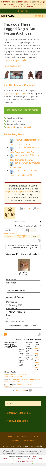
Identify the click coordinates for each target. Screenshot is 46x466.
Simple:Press (20, 390)
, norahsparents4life (18, 375)
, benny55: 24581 (14, 381)
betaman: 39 (18, 379)
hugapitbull (37, 358)
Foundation (16, 440)
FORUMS (27, 4)
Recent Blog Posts (14, 134)
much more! (25, 127)
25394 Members (24, 1)
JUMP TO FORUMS (13, 66)
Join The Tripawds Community (20, 85)
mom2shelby (37, 363)
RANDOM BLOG (27, 6)
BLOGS (19, 4)
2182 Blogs (40, 1)
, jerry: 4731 (29, 384)
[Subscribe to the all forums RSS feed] (6, 335)
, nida (20, 376)
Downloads (26, 436)
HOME (4, 4)
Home (9, 236)
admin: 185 (21, 384)
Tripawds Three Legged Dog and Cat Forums (21, 236)
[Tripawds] (8, 15)
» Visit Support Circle (16, 420)
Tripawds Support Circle (15, 60)
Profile (35, 236)
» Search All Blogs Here (18, 413)
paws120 (37, 368)
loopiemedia (8, 374)
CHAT (35, 4)
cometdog (37, 353)
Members (27, 208)
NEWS (11, 4)
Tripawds (33, 456)
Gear (17, 436)
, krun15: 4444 (28, 379)
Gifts (36, 436)
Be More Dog (29, 440)
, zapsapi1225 (26, 374)
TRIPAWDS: (5, 1)
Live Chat (11, 127)
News (10, 436)
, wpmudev (17, 374)
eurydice (37, 349)
